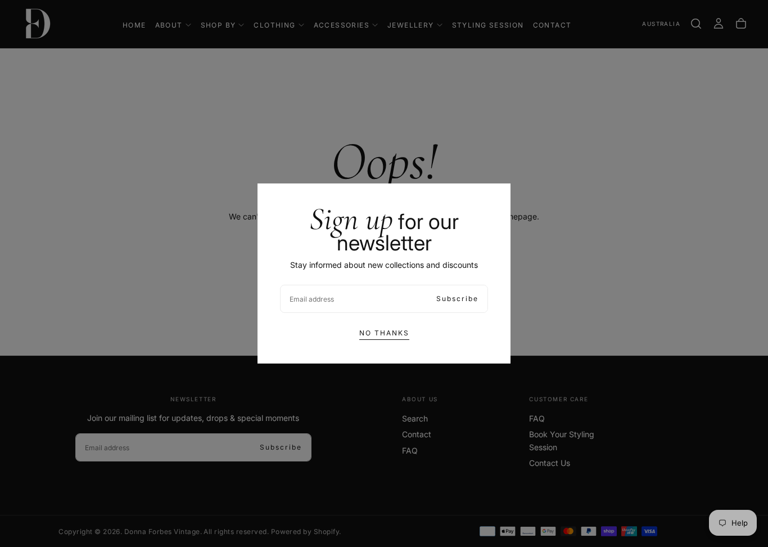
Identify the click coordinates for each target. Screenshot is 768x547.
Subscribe (457, 298)
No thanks (384, 333)
